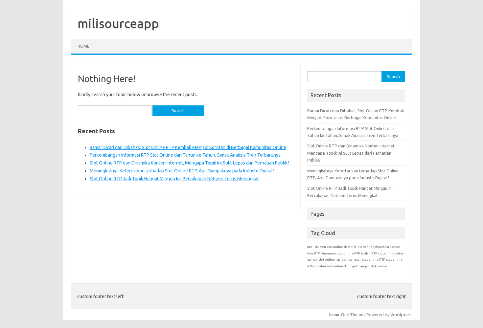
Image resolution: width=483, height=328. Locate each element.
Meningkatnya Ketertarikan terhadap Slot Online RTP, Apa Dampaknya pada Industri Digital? (182, 170)
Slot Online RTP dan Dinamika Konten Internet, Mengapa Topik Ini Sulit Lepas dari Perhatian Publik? (189, 162)
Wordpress (401, 314)
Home (83, 46)
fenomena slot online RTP (340, 253)
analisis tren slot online (325, 247)
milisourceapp (118, 23)
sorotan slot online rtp (331, 266)
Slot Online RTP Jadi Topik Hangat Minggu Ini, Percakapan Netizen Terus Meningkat (174, 178)
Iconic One (339, 314)
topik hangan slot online (368, 266)
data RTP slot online (359, 247)
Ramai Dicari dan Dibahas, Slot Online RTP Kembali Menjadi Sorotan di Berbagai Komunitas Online (188, 147)
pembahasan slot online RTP (363, 259)
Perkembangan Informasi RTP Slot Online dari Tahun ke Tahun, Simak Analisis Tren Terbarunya (185, 155)
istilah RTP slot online (377, 253)
